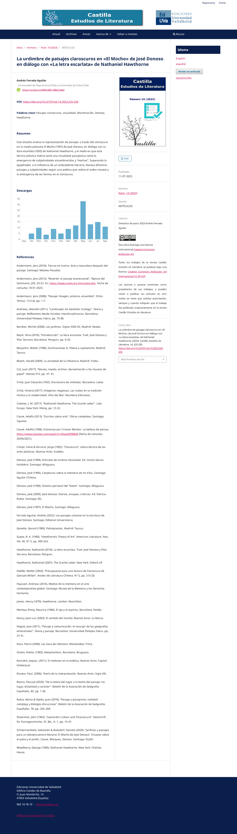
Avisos (86, 34)
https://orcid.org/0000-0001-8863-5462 (43, 89)
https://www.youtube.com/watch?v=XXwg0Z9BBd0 (47, 434)
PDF (126, 158)
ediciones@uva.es (47, 804)
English (180, 58)
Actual (56, 34)
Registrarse (208, 2)
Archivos (71, 34)
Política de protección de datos (36, 815)
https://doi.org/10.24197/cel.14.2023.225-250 (50, 101)
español (181, 64)
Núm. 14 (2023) (49, 47)
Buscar (180, 34)
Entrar (222, 2)
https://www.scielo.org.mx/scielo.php (73, 283)
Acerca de (102, 34)
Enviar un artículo (189, 71)
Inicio (20, 47)
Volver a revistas (127, 34)
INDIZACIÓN (183, 78)
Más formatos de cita (132, 359)
